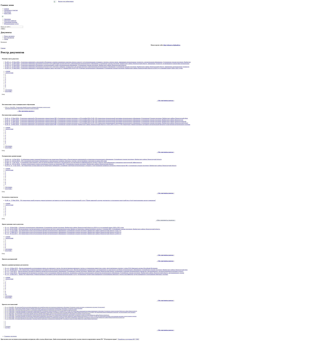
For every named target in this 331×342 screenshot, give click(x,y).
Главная (3, 48)
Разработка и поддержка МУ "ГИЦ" (128, 339)
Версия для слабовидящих (66, 1)
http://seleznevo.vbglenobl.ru (172, 45)
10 (5, 294)
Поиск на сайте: (5, 27)
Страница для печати (10, 336)
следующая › (8, 90)
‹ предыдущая (9, 72)
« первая (7, 71)
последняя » (8, 91)
